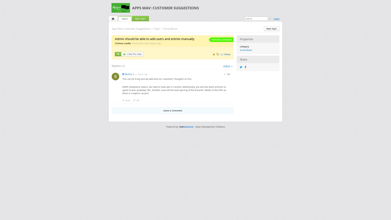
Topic (157, 28)
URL (138, 100)
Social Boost (170, 28)
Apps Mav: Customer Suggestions (165, 7)
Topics (125, 18)
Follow (227, 54)
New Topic (140, 18)
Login (277, 18)
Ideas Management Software (210, 127)
